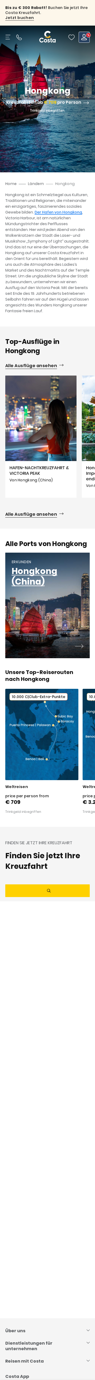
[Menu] (8, 37)
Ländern (36, 183)
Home (11, 183)
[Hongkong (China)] (79, 647)
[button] (71, 37)
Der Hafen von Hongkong (58, 212)
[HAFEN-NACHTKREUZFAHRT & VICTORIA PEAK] (41, 437)
